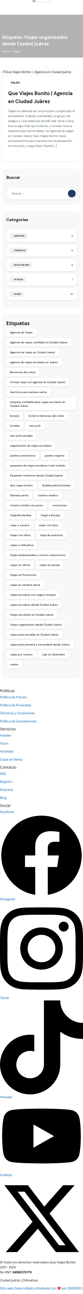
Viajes (17, 51)
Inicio (5, 51)
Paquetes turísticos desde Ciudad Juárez (36, 475)
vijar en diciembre (53, 654)
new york (35, 425)
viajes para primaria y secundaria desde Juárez (40, 644)
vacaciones (59, 505)
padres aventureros (22, 455)
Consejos (19, 250)
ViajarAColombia (20, 515)
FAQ (3, 774)
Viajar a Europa (50, 515)
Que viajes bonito (21, 485)
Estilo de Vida (21, 265)
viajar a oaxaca (19, 525)
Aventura (19, 236)
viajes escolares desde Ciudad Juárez (34, 604)
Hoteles (18, 279)
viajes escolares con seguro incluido (33, 595)
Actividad (6, 751)
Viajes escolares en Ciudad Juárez (31, 614)
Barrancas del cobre (23, 372)
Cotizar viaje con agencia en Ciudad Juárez (37, 382)
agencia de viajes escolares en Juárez (34, 362)
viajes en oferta (20, 565)
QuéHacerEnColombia (56, 485)
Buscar (13, 177)
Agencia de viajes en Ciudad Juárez (32, 352)
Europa (14, 415)
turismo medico (48, 495)
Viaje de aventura (51, 535)
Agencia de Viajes (21, 332)
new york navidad (21, 435)
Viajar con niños (20, 535)
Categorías (17, 219)
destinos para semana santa (28, 392)
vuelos (14, 664)
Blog (3, 798)
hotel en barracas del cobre (46, 415)
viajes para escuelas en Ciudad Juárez (34, 634)
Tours (4, 743)
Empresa (6, 790)
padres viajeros (54, 455)
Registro (6, 782)
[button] (66, 7)
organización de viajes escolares (30, 445)
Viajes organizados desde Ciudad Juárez (36, 624)
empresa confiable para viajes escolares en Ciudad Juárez (37, 404)
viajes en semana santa (25, 585)
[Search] (72, 193)
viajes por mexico (21, 654)
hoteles (15, 425)
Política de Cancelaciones (18, 721)
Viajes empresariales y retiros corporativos (37, 555)
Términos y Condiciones (17, 713)
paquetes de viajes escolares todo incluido (37, 465)
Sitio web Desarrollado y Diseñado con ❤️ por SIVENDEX (41, 1288)
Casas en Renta (11, 759)
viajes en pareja (50, 565)
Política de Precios (13, 697)
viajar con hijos (48, 525)
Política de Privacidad (15, 705)
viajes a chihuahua (21, 545)
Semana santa (19, 495)
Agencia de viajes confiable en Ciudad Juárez (39, 342)
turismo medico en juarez (26, 505)
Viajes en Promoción (23, 575)
